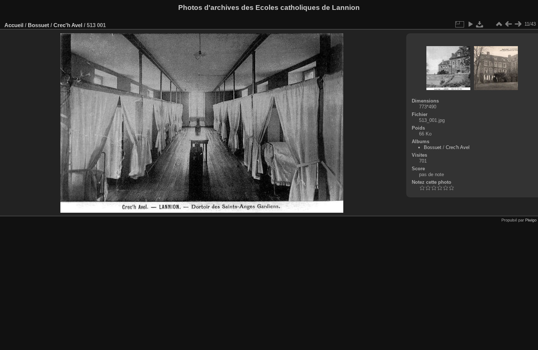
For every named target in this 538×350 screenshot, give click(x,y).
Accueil (13, 25)
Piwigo (531, 220)
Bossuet (38, 25)
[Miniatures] (499, 24)
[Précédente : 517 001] (508, 24)
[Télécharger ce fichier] (480, 24)
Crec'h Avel (67, 25)
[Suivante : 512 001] (518, 24)
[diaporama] (470, 24)
